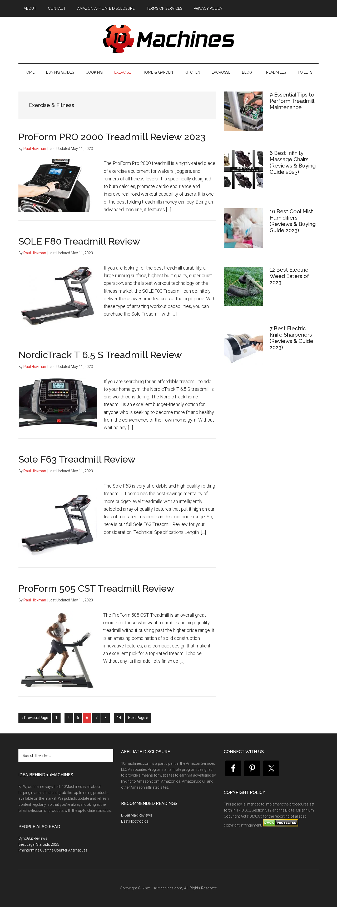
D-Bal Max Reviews (136, 815)
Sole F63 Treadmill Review (77, 459)
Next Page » (138, 719)
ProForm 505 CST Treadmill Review (96, 588)
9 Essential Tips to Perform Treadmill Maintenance (292, 101)
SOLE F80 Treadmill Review (79, 241)
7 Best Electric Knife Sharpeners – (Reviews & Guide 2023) (293, 338)
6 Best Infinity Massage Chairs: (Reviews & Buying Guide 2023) (293, 162)
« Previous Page (35, 719)
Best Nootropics (134, 821)
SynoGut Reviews (32, 838)
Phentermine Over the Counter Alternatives (52, 850)
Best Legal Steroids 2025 (38, 844)
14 (120, 717)
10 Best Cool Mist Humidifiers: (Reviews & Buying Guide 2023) (293, 221)
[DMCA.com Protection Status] (280, 825)
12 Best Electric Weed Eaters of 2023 (289, 276)
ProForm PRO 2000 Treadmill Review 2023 (112, 136)
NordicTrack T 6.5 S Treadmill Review (100, 354)
